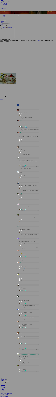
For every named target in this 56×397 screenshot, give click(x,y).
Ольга (24, 280)
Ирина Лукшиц (25, 371)
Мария (24, 166)
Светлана (25, 344)
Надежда (25, 268)
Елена (24, 210)
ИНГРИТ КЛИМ (25, 127)
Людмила (25, 141)
